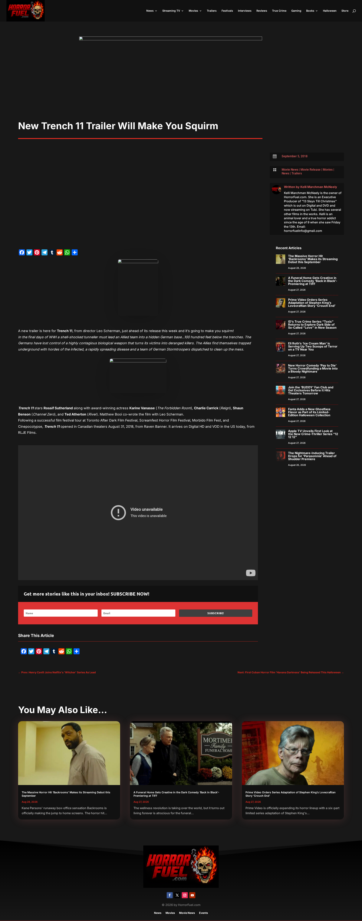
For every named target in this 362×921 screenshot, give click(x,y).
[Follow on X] (177, 895)
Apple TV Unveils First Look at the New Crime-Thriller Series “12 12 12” (313, 434)
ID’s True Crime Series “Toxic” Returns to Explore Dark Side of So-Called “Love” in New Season (312, 324)
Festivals (227, 10)
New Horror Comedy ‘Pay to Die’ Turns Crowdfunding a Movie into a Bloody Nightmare (313, 368)
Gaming (296, 10)
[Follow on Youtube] (192, 895)
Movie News (290, 169)
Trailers (212, 10)
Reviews (261, 10)
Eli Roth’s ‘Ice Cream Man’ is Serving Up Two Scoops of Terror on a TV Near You (312, 346)
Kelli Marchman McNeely (318, 187)
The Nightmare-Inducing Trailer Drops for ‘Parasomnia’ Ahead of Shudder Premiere (312, 456)
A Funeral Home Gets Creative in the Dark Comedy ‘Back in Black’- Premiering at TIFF (312, 281)
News (150, 10)
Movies (193, 10)
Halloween (330, 10)
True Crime (279, 10)
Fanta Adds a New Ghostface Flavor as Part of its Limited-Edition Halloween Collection (309, 412)
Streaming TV (171, 10)
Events (203, 913)
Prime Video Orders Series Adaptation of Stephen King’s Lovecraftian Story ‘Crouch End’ (311, 303)
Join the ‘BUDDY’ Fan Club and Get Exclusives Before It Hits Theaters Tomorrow (310, 390)
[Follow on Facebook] (170, 895)
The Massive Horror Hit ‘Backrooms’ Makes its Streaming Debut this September (313, 259)
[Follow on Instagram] (185, 895)
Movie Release (311, 169)
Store (344, 10)
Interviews (245, 10)
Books (310, 10)
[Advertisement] (181, 92)
